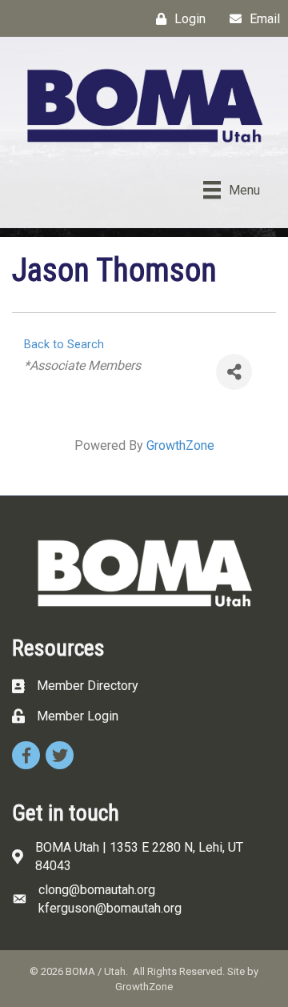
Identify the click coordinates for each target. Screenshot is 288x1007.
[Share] (234, 372)
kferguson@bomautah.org (110, 908)
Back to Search (64, 344)
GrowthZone (180, 445)
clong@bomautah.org (96, 889)
